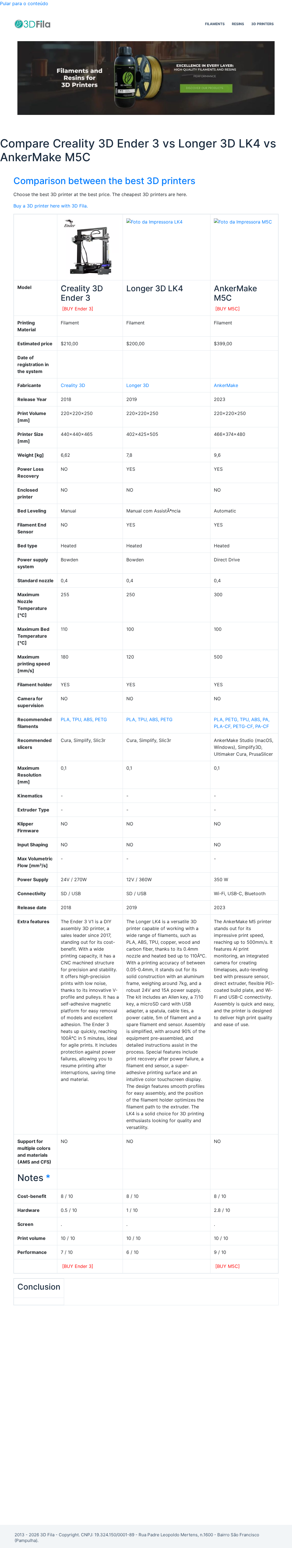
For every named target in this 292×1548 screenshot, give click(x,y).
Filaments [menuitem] (215, 24)
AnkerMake (226, 385)
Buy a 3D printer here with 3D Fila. (50, 206)
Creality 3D (73, 385)
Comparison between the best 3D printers (104, 180)
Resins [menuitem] (238, 24)
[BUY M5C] (227, 309)
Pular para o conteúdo (24, 3)
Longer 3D (137, 385)
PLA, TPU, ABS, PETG (84, 719)
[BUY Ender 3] (77, 309)
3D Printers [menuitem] (262, 24)
